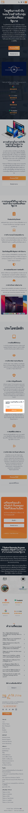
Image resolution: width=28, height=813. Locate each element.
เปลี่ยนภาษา (14, 410)
